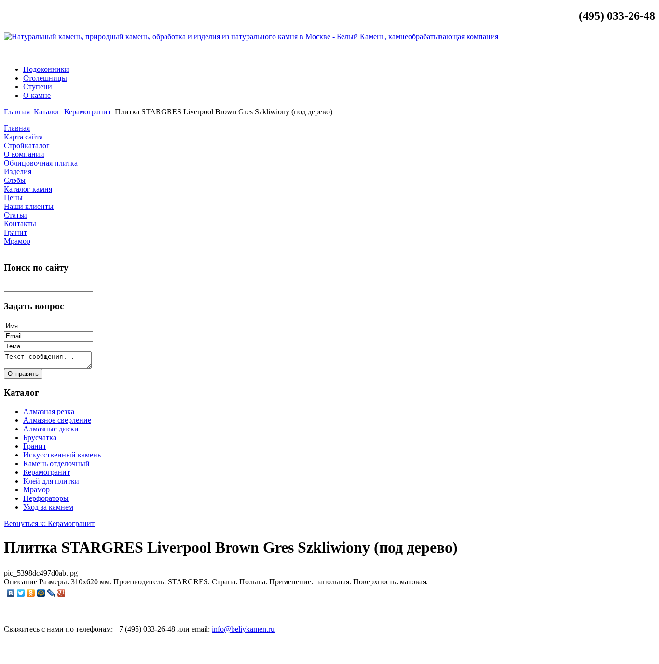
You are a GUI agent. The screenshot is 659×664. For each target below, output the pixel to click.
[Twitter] (21, 593)
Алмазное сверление (57, 420)
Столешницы (45, 78)
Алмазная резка (48, 411)
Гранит (34, 446)
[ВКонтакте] (11, 593)
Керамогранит (87, 112)
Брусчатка (39, 437)
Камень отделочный (56, 463)
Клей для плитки (51, 481)
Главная (17, 112)
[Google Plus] (61, 593)
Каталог (47, 112)
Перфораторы (46, 498)
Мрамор (36, 489)
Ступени (37, 87)
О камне (37, 95)
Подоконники (46, 69)
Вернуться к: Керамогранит (49, 523)
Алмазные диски (51, 429)
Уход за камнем (48, 507)
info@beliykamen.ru (618, 53)
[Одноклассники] (31, 593)
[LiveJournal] (51, 593)
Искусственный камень (62, 455)
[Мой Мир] (41, 593)
